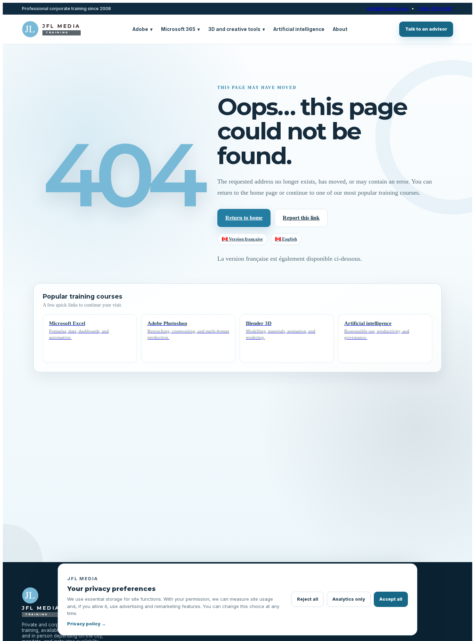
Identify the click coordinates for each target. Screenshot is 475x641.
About (340, 29)
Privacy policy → (86, 623)
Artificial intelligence (298, 29)
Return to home (244, 218)
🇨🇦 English (286, 239)
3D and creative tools (236, 29)
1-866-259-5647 (435, 8)
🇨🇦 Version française (242, 239)
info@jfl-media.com (387, 8)
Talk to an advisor (426, 29)
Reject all (307, 599)
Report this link (301, 218)
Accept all (390, 599)
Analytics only (348, 599)
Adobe (142, 29)
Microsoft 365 (180, 29)
